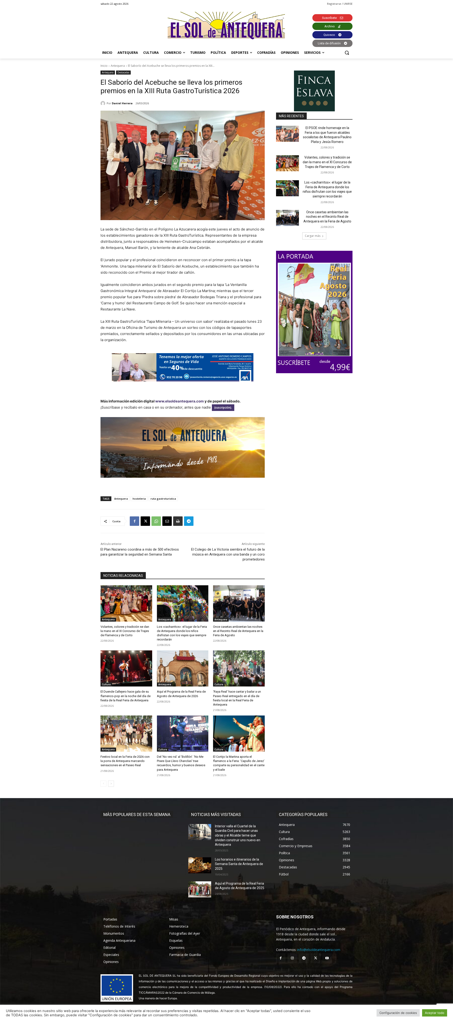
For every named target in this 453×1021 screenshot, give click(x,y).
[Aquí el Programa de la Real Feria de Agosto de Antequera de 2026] (183, 668)
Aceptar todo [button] (434, 1013)
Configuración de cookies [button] (398, 1013)
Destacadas (123, 72)
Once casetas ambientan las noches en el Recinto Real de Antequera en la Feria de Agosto (238, 631)
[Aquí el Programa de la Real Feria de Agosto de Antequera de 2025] (199, 889)
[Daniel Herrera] (104, 103)
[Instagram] (292, 958)
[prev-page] (103, 784)
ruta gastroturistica (163, 498)
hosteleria (139, 498)
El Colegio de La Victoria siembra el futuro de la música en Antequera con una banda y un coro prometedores (228, 554)
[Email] (167, 521)
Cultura (106, 684)
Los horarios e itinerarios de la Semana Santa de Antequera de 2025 (239, 864)
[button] (346, 52)
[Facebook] (134, 521)
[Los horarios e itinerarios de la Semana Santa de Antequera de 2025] (199, 865)
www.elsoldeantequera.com (179, 401)
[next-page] (111, 784)
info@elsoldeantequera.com (318, 949)
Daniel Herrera (122, 103)
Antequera (118, 66)
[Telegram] (188, 521)
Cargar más (312, 236)
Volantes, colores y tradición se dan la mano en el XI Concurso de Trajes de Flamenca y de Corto (125, 631)
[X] (145, 521)
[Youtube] (327, 958)
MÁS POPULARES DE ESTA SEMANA (136, 814)
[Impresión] (178, 521)
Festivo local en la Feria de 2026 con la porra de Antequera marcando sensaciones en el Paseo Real (125, 761)
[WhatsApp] (156, 521)
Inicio (104, 66)
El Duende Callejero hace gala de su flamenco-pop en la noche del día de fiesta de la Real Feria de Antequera (126, 696)
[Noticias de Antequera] (226, 25)
